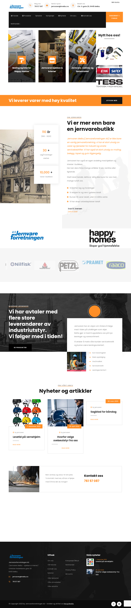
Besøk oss (81, 4)
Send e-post (56, 4)
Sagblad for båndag (103, 411)
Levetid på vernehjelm (26, 437)
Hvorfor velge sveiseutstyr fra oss (65, 438)
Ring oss (37, 4)
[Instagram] (113, 604)
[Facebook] (119, 604)
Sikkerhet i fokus (114, 17)
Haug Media (69, 604)
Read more (16, 444)
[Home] (16, 6)
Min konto (115, 2)
